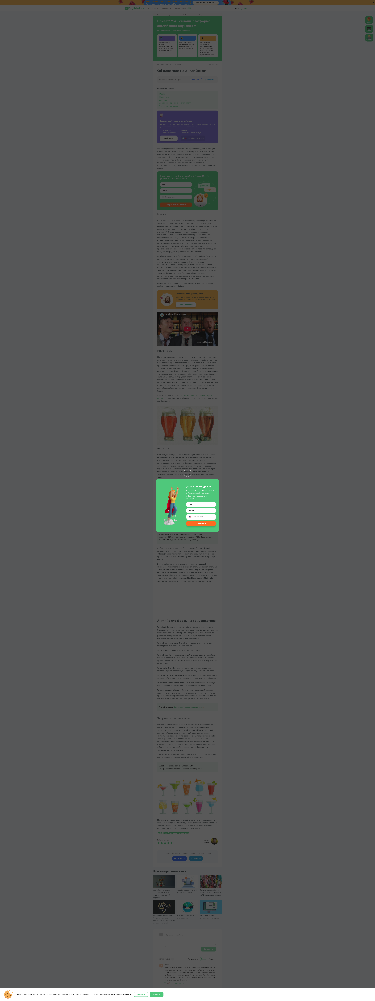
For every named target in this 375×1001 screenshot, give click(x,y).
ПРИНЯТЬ (156, 994)
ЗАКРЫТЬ (141, 994)
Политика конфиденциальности (118, 994)
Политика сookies (98, 994)
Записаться (201, 523)
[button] (187, 473)
